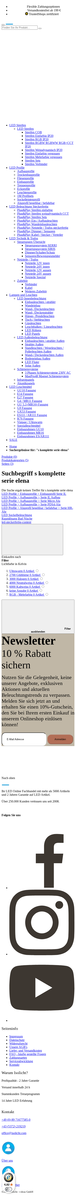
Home (13, 446)
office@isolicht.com (14, 1133)
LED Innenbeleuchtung (31, 298)
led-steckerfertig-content (16, 522)
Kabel (28, 287)
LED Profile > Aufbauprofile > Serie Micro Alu (31, 501)
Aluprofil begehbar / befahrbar (36, 203)
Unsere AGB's (18, 1047)
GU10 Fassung (26, 390)
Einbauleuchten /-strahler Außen (45, 340)
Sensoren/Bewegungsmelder (42, 256)
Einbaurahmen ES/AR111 (33, 436)
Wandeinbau (32, 305)
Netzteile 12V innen (37, 263)
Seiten (7, 463)
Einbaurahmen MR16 (30, 432)
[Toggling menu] (3, 24)
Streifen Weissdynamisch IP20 (43, 150)
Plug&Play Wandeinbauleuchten (37, 224)
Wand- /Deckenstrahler (39, 312)
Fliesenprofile (25, 178)
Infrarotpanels (25, 379)
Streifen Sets (32, 160)
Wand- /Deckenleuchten (40, 309)
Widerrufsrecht (18, 1043)
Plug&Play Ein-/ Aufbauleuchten (37, 220)
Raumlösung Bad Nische (17, 518)
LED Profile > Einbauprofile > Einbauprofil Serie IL (34, 493)
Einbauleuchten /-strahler (40, 302)
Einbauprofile (25, 181)
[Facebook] (41, 887)
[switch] (8, 1189)
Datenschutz (17, 1040)
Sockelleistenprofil (28, 199)
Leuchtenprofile (27, 192)
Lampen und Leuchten (23, 295)
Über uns (7, 1160)
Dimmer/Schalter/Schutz (40, 252)
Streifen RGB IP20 (37, 139)
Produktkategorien (15, 460)
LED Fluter (32, 362)
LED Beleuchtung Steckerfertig (28, 206)
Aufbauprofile (25, 171)
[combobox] (20, 28)
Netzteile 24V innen (37, 266)
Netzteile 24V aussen (38, 273)
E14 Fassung (25, 394)
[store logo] (15, 23)
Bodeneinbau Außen (37, 358)
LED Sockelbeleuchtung (17, 515)
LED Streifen (17, 125)
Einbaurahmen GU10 (30, 429)
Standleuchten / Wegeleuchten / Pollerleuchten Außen (44, 349)
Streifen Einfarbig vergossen (42, 153)
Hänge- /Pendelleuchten (39, 316)
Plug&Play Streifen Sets (32, 217)
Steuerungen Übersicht (31, 242)
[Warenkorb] (31, 118)
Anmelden (60, 739)
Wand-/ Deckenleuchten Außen (44, 355)
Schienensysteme (27, 369)
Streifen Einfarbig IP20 (39, 135)
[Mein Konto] (31, 58)
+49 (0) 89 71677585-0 (16, 1119)
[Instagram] (41, 954)
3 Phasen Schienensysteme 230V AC (48, 372)
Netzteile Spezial (35, 277)
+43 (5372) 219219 (14, 1126)
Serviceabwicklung (21, 1061)
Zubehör (22, 280)
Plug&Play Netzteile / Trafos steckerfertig (42, 227)
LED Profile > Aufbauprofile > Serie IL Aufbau (31, 497)
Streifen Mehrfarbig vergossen (43, 157)
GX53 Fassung (26, 411)
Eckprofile (23, 188)
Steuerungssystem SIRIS (40, 249)
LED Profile (17, 167)
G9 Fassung (24, 408)
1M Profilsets (25, 196)
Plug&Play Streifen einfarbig (35, 210)
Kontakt (14, 1064)
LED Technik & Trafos (23, 238)
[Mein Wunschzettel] (31, 88)
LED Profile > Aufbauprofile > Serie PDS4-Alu (31, 504)
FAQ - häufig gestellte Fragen (27, 1054)
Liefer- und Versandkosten (25, 1050)
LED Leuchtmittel (20, 386)
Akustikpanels (26, 383)
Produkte (9, 456)
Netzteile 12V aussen (38, 270)
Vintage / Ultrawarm (29, 422)
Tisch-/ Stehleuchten (37, 319)
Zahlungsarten (18, 1057)
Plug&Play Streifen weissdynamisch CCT (43, 213)
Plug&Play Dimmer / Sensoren (36, 231)
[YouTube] (41, 1020)
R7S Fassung (25, 418)
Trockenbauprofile (28, 174)
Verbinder (31, 284)
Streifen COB (33, 132)
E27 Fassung (25, 397)
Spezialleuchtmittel (28, 425)
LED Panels (32, 333)
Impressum (16, 1036)
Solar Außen (32, 365)
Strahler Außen (34, 344)
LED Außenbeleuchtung (32, 337)
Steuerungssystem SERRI (41, 245)
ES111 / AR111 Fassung (32, 415)
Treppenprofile (26, 185)
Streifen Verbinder (36, 164)
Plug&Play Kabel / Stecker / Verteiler (40, 234)
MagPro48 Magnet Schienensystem (47, 376)
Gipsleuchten (33, 323)
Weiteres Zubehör (36, 291)
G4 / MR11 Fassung (29, 401)
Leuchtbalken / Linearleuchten (43, 326)
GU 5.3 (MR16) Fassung (32, 404)
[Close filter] (32, 539)
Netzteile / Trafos (27, 259)
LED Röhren (33, 330)
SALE (13, 439)
